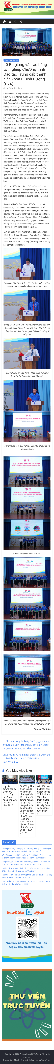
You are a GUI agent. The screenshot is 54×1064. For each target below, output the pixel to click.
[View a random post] (21, 21)
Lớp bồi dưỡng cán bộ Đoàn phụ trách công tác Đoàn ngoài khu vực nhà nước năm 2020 (10, 796)
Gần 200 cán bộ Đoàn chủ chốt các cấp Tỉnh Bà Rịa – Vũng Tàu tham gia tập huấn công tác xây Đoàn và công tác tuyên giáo (43, 798)
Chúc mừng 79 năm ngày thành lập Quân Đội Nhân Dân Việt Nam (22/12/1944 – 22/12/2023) (27, 758)
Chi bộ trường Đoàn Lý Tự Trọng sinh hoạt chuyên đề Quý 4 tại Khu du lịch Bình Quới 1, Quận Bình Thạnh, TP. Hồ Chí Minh (26, 745)
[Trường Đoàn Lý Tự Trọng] (4, 21)
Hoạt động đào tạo (11, 60)
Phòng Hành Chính (15, 88)
